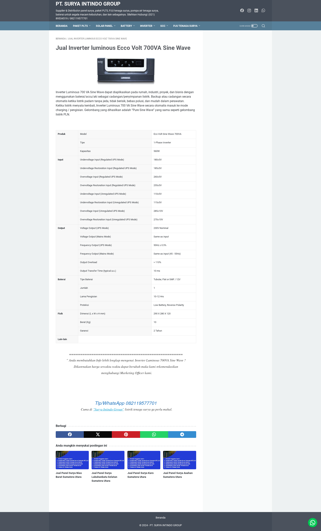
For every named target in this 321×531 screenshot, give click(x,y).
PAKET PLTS (80, 25)
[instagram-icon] (249, 10)
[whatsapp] (154, 434)
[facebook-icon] (242, 10)
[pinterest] (126, 434)
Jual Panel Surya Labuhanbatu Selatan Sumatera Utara (104, 477)
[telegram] (182, 434)
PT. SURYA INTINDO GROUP (88, 4)
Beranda (61, 25)
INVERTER (146, 25)
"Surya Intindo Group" (108, 409)
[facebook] (70, 434)
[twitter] (98, 434)
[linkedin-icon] (256, 10)
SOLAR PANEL (104, 25)
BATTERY (126, 25)
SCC (162, 25)
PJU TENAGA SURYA (185, 25)
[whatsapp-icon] (263, 10)
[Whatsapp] (312, 522)
